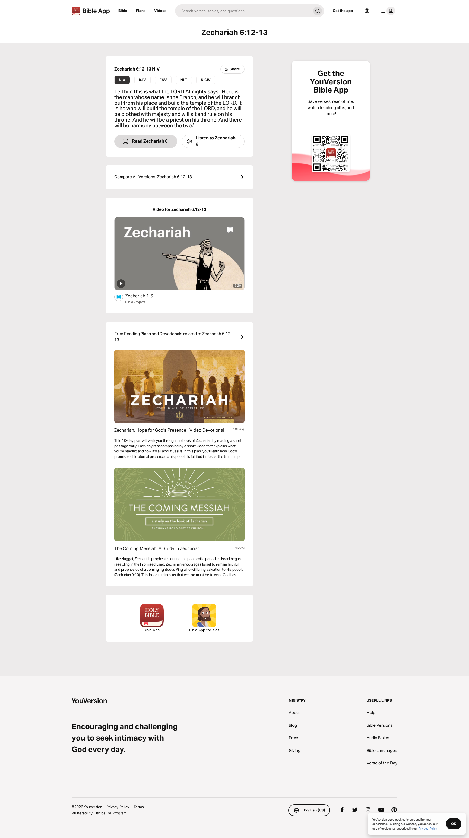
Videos (160, 10)
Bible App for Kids (204, 630)
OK (453, 823)
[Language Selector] (367, 10)
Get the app (343, 10)
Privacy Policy (117, 807)
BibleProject (135, 302)
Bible (122, 10)
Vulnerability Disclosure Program (99, 813)
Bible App (152, 630)
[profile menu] (387, 10)
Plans (140, 10)
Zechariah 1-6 (144, 296)
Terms (139, 807)
